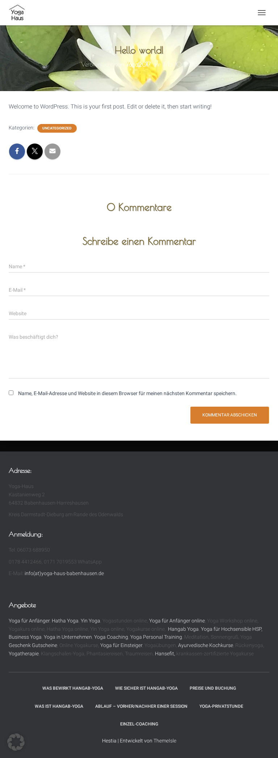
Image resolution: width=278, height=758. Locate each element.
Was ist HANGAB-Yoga (59, 706)
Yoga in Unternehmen (68, 637)
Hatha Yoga (65, 621)
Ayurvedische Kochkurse (205, 645)
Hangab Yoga (183, 629)
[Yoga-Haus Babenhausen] (20, 13)
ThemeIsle (164, 741)
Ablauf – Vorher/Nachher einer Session (141, 706)
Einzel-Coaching (139, 724)
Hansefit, (165, 653)
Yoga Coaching (111, 637)
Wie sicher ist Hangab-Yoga (146, 688)
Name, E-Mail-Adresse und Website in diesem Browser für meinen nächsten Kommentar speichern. (127, 393)
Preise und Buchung (213, 688)
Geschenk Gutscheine (33, 645)
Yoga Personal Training (156, 637)
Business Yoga (25, 637)
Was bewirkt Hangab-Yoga (72, 688)
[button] (16, 742)
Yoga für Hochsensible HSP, (231, 629)
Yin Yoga (90, 621)
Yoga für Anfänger (29, 621)
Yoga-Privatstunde (221, 706)
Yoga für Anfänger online (177, 621)
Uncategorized (57, 128)
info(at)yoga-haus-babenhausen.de (64, 573)
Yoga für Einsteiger (121, 645)
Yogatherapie (24, 653)
